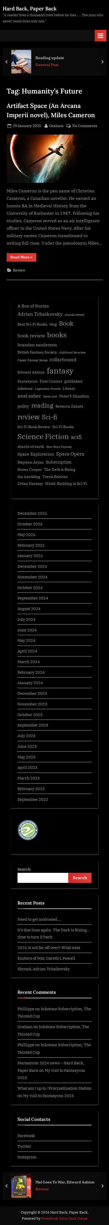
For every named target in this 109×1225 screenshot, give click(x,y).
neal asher (29, 396)
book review (31, 335)
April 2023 (27, 767)
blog (53, 324)
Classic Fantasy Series (32, 360)
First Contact (51, 381)
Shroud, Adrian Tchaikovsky (43, 968)
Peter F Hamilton (74, 396)
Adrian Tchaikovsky (40, 314)
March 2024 (28, 661)
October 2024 (30, 587)
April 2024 (27, 651)
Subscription (58, 462)
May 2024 (26, 640)
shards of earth (30, 446)
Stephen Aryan (30, 462)
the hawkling (28, 476)
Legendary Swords (48, 389)
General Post (46, 64)
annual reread (74, 315)
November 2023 (32, 704)
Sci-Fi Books (63, 426)
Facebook (26, 1135)
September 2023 (32, 725)
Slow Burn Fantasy (59, 447)
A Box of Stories (33, 306)
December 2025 (32, 513)
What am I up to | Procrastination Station (54, 1088)
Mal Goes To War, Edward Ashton (64, 1181)
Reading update (49, 57)
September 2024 (32, 598)
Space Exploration (35, 454)
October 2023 (30, 714)
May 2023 (26, 757)
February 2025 (31, 545)
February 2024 (31, 672)
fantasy (60, 371)
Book (66, 323)
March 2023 (28, 778)
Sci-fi (49, 417)
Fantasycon (27, 381)
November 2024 (32, 576)
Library (69, 388)
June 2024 (27, 629)
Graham (56, 125)
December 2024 (32, 566)
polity (23, 406)
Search (24, 869)
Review (19, 270)
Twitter (24, 1146)
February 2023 (31, 788)
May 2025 (26, 534)
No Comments (84, 126)
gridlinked (73, 381)
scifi (76, 437)
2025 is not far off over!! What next (48, 947)
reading (42, 405)
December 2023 (32, 693)
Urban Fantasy (30, 483)
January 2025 (30, 555)
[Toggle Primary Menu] (100, 35)
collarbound (62, 359)
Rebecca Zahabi (69, 406)
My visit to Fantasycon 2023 (48, 1095)
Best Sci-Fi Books (32, 324)
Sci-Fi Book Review (33, 426)
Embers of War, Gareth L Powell (46, 958)
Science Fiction (43, 436)
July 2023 (26, 735)
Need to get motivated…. (39, 919)
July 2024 (26, 619)
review (28, 416)
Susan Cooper (29, 469)
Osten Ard (50, 396)
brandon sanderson (37, 344)
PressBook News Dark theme (64, 1218)
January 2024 (30, 682)
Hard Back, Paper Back (30, 8)
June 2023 (27, 746)
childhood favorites (72, 352)
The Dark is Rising (59, 469)
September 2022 (32, 799)
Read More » (23, 258)
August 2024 (28, 608)
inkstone (25, 388)
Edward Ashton (31, 372)
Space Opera (70, 454)
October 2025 (30, 523)
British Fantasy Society (37, 352)
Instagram (27, 1156)
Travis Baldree (55, 476)
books (57, 334)
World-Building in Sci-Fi (66, 483)
